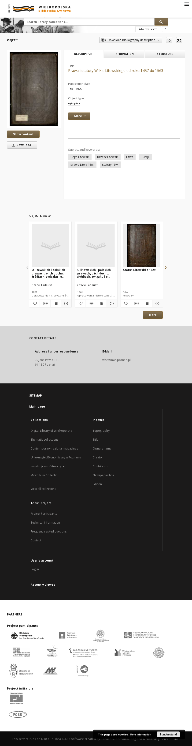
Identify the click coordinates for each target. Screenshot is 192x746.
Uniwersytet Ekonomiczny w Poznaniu (56, 457)
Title (96, 440)
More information (140, 734)
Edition (97, 484)
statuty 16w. (110, 165)
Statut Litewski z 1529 (139, 270)
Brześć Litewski (107, 157)
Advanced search (148, 29)
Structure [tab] (165, 54)
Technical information (45, 523)
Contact (36, 540)
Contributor (101, 466)
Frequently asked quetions (48, 531)
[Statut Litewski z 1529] (141, 245)
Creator (98, 457)
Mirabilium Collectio (44, 475)
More (153, 315)
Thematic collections (44, 440)
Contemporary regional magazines (54, 448)
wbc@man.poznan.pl (116, 360)
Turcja (145, 157)
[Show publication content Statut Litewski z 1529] (147, 303)
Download (23, 145)
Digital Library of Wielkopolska (51, 431)
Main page (37, 407)
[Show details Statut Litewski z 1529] (157, 303)
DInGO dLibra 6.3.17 (55, 739)
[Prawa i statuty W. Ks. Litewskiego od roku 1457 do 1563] (34, 88)
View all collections (43, 489)
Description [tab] (83, 54)
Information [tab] (124, 54)
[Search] (161, 22)
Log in (35, 569)
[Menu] (186, 3)
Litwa (129, 157)
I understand (168, 734)
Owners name (102, 448)
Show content (23, 134)
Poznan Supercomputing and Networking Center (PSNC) (140, 739)
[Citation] (179, 40)
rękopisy (74, 103)
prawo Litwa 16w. (82, 165)
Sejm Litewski (79, 157)
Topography (101, 431)
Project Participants (44, 514)
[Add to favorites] (169, 40)
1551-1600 (75, 89)
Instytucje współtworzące (48, 466)
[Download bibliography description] (45, 303)
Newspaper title (103, 475)
